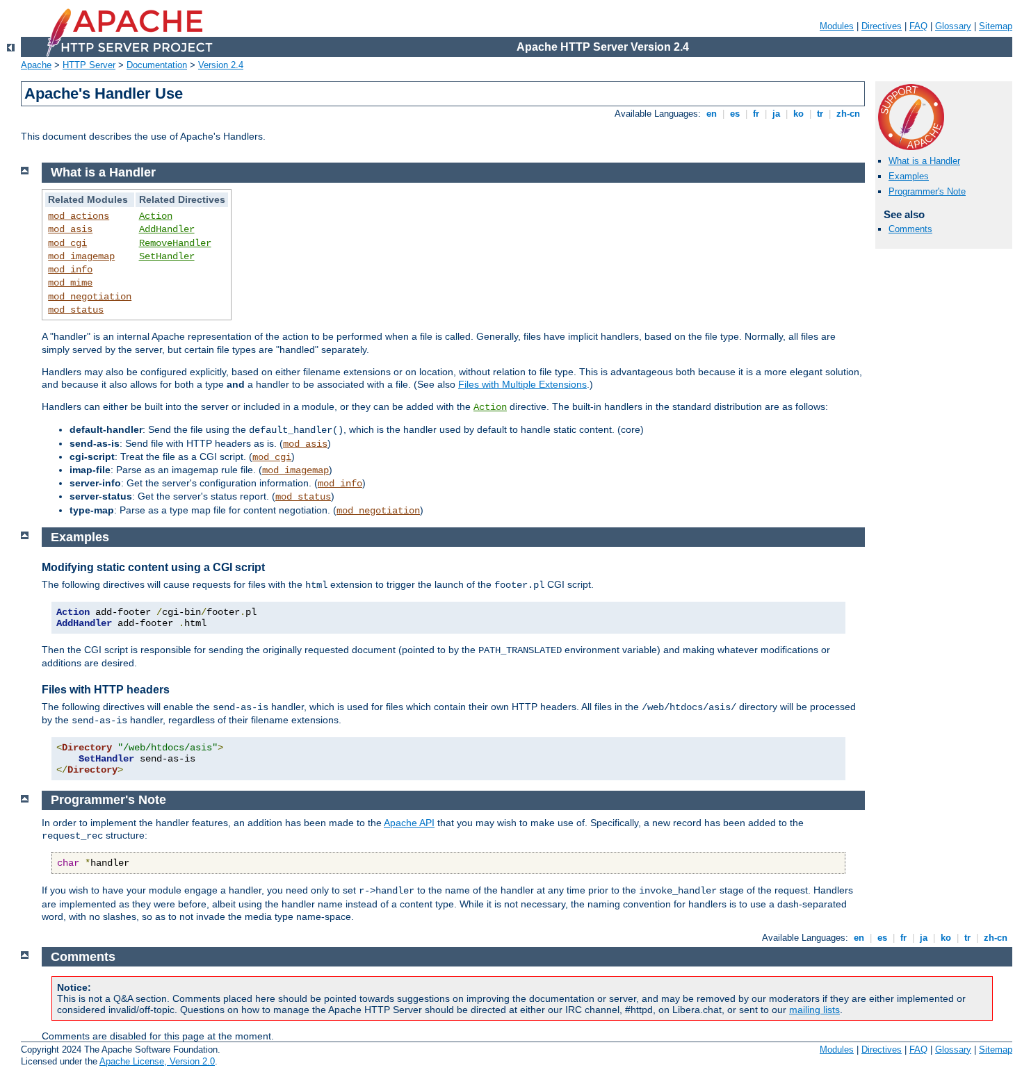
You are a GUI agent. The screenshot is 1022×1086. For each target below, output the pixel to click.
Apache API (409, 822)
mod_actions (78, 216)
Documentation (157, 65)
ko (798, 113)
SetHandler (167, 256)
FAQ (918, 26)
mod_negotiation (89, 296)
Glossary (953, 26)
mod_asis (70, 229)
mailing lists (814, 1009)
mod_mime (70, 282)
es (735, 113)
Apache (36, 65)
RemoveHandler (175, 243)
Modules (837, 26)
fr (756, 113)
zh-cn (848, 113)
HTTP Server (89, 65)
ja (776, 113)
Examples (909, 176)
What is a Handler (924, 161)
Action (155, 216)
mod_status (76, 309)
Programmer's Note (927, 191)
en (712, 113)
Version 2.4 (220, 65)
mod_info (70, 269)
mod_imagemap (81, 256)
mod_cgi (67, 243)
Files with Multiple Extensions (522, 384)
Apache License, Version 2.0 (157, 1061)
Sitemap (995, 26)
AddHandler (167, 229)
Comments (910, 229)
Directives (881, 26)
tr (820, 113)
